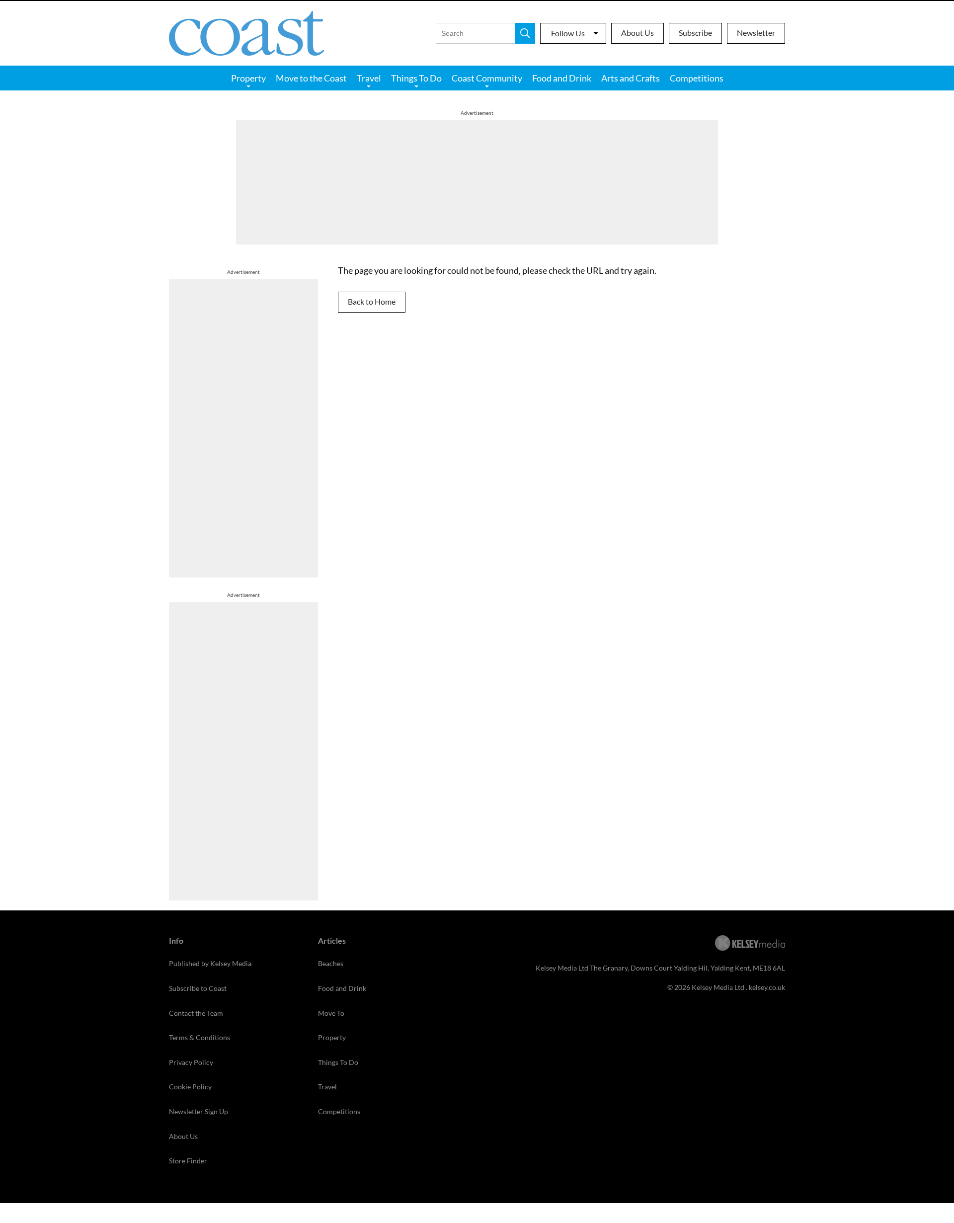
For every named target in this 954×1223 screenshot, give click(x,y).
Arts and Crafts (630, 78)
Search (525, 33)
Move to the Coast (311, 78)
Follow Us (568, 33)
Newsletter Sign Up (198, 1111)
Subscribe (695, 32)
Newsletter (756, 32)
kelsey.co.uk (767, 987)
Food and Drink (561, 78)
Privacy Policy (191, 1062)
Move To (331, 1013)
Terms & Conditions (199, 1037)
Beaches (330, 963)
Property (248, 78)
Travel (369, 78)
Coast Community (487, 78)
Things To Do (416, 78)
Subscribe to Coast (198, 988)
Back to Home (372, 301)
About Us (637, 32)
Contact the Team (196, 1013)
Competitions (696, 78)
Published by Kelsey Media (210, 963)
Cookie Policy (190, 1086)
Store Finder (188, 1160)
